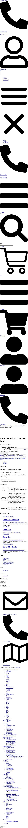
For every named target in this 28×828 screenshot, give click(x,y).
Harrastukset (8, 764)
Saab (7, 706)
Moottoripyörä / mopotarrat (12, 754)
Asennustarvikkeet (7, 720)
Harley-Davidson (10, 686)
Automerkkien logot (10, 725)
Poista (25, 449)
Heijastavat (8, 776)
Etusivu (4, 77)
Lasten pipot (8, 796)
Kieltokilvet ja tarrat (10, 741)
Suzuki (7, 711)
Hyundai (8, 689)
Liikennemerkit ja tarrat (11, 742)
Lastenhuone (9, 766)
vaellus (23, 458)
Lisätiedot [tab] (5, 463)
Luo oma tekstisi (9, 768)
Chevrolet (8, 677)
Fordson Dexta (9, 808)
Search (1, 213)
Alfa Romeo (8, 671)
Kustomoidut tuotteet (7, 737)
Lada (7, 693)
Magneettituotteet (7, 746)
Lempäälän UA (9, 751)
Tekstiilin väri (7, 449)
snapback (8, 458)
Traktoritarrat (6, 801)
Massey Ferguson (10, 694)
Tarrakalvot (5, 774)
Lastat (7, 721)
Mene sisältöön (3, 0)
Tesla (7, 712)
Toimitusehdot (6, 558)
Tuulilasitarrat (9, 733)
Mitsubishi (8, 697)
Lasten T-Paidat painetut (11, 797)
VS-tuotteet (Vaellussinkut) (15, 757)
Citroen (7, 679)
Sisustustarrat (6, 761)
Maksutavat (5, 559)
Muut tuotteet (6, 748)
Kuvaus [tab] (4, 462)
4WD (7, 724)
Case (22, 425)
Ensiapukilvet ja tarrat (11, 739)
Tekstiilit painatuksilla (8, 786)
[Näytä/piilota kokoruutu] (2, 826)
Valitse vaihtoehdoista (19, 522)
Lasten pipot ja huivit (10, 782)
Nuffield (8, 814)
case (17, 457)
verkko (1, 459)
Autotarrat (5, 723)
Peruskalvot (8, 777)
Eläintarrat (8, 726)
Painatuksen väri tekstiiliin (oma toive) (7, 448)
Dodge (7, 682)
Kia (6, 691)
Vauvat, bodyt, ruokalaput (11, 800)
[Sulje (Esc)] (4, 826)
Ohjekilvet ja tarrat (10, 743)
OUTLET (5, 760)
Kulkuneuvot (9, 765)
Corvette (8, 680)
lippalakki (23, 457)
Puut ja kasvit (9, 770)
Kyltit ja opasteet (6, 738)
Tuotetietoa (5, 564)
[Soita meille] (14, 29)
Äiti (9, 791)
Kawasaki (8, 690)
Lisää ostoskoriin (4, 452)
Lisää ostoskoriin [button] (16, 532)
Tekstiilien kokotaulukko (8, 562)
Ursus (7, 715)
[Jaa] (3, 826)
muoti (4, 458)
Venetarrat (5, 819)
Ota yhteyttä (5, 80)
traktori (12, 458)
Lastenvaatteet (9, 783)
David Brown (9, 804)
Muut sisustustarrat (10, 769)
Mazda (7, 695)
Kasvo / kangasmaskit (11, 794)
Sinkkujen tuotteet (10, 755)
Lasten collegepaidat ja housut (12, 795)
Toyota (7, 713)
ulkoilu (19, 458)
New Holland (9, 698)
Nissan (7, 699)
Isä (9, 792)
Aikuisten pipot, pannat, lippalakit (7, 455)
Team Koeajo (9, 759)
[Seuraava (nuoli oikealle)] (2, 827)
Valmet (7, 716)
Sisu (7, 710)
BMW (7, 673)
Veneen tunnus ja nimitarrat (12, 821)
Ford (7, 685)
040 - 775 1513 (3, 34)
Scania (7, 707)
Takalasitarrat (9, 732)
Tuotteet (5, 78)
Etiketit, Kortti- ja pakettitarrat (9, 734)
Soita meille (3, 31)
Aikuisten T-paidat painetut (12, 790)
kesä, (19, 457)
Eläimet (7, 763)
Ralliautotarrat (9, 730)
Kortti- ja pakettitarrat (10, 735)
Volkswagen (8, 717)
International (8, 809)
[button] (14, 110)
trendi (16, 458)
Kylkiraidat (8, 728)
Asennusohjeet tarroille (8, 563)
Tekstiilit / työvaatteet (7, 778)
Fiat (6, 684)
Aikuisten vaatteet (10, 781)
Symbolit (8, 772)
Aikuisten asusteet (10, 779)
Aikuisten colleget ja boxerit (12, 787)
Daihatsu (8, 681)
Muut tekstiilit (9, 785)
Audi (7, 672)
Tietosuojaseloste (7, 560)
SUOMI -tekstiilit (10, 799)
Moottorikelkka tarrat (10, 752)
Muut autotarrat (9, 729)
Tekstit (7, 773)
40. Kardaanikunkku (10, 750)
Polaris (7, 703)
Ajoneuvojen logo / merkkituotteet (12, 425)
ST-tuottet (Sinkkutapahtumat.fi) (16, 756)
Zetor (7, 719)
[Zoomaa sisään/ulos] (0, 826)
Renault (7, 704)
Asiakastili (5, 576)
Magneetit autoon (10, 747)
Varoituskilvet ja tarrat (11, 744)
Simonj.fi (18, 667)
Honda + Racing (9, 688)
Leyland (7, 810)
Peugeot (7, 702)
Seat (7, 708)
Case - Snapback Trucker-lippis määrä (8, 451)
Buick (7, 675)
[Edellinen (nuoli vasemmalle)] (0, 827)
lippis (1, 458)
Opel (7, 701)
